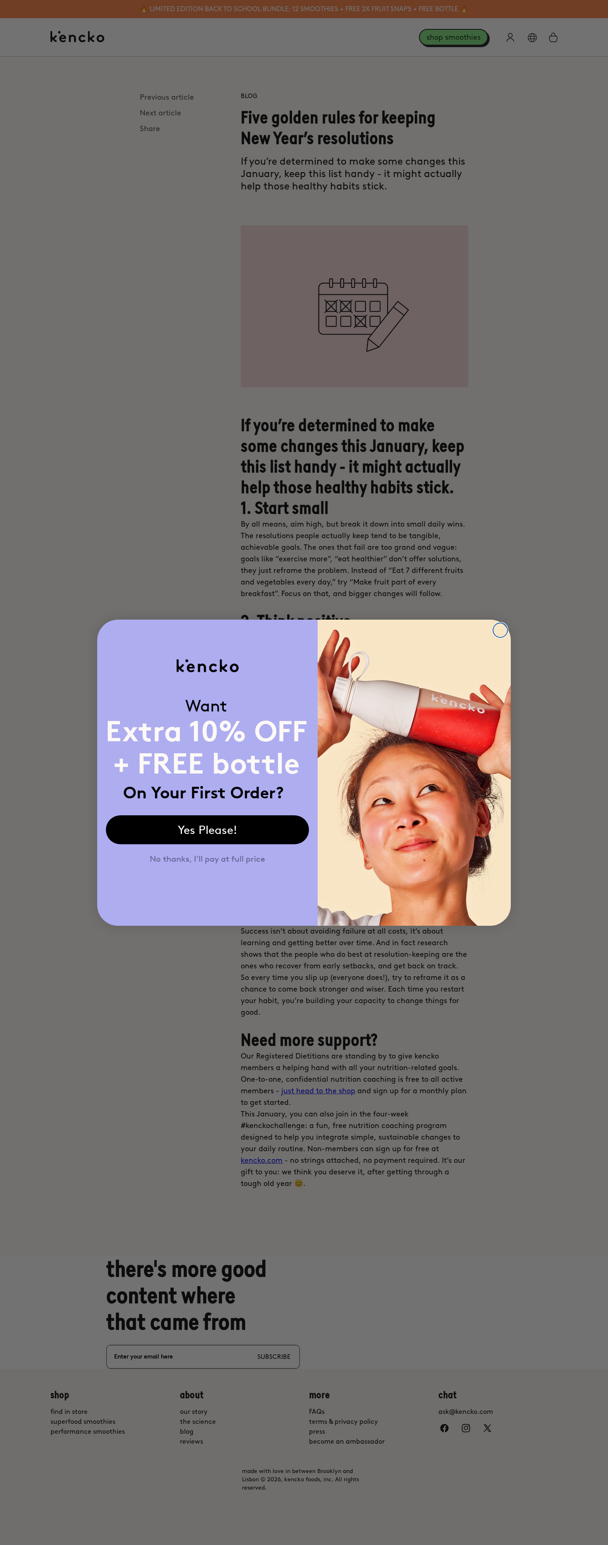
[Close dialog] (500, 630)
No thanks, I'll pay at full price (207, 859)
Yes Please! (207, 830)
